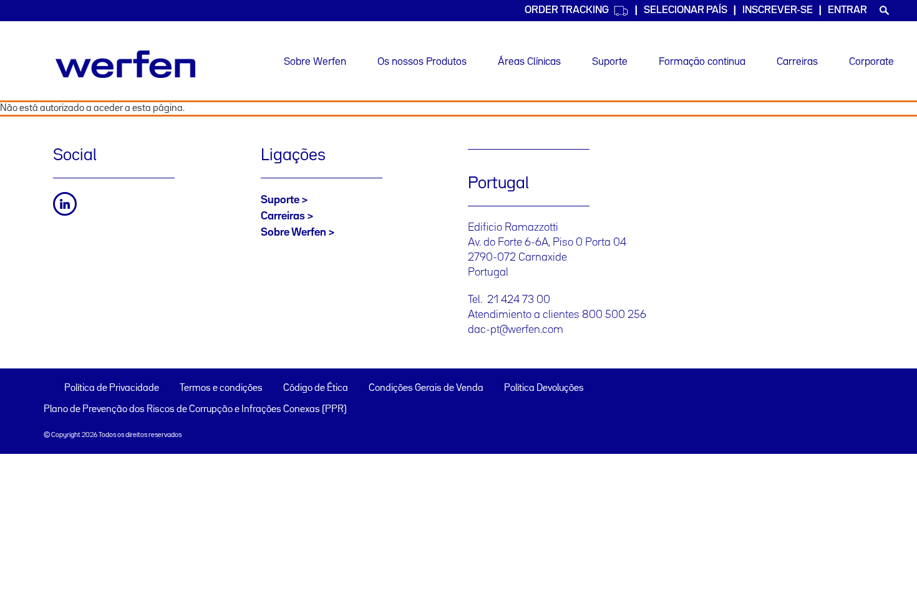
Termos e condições (221, 388)
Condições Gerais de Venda (426, 388)
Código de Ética (315, 388)
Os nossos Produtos (422, 62)
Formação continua (702, 62)
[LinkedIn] (65, 204)
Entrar (847, 10)
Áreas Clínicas (529, 62)
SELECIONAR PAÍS (685, 10)
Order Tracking (567, 10)
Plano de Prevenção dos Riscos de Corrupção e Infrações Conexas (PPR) (195, 409)
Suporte (610, 62)
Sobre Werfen (315, 62)
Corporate (871, 62)
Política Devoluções (544, 388)
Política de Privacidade (111, 388)
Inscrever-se (777, 10)
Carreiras (797, 62)
